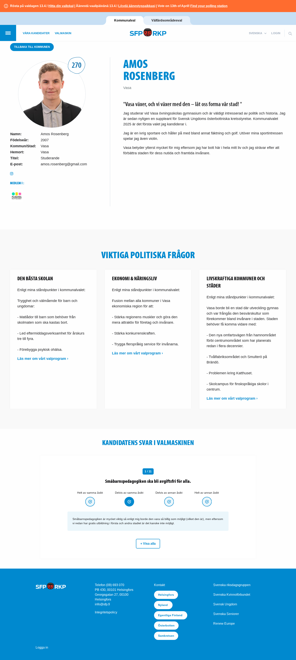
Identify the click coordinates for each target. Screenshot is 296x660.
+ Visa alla (148, 543)
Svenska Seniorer (226, 614)
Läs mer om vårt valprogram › (42, 359)
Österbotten (166, 625)
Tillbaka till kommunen (32, 46)
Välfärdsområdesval (166, 20)
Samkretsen (166, 635)
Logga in (42, 647)
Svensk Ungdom (225, 604)
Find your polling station (209, 6)
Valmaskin (63, 33)
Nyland (163, 605)
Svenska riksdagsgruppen (231, 585)
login (275, 33)
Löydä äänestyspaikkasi (136, 6)
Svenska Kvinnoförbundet (231, 594)
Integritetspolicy (106, 612)
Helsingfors (166, 594)
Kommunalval (124, 20)
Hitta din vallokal (60, 6)
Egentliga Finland (170, 615)
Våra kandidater (36, 33)
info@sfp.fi (102, 604)
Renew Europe (224, 623)
